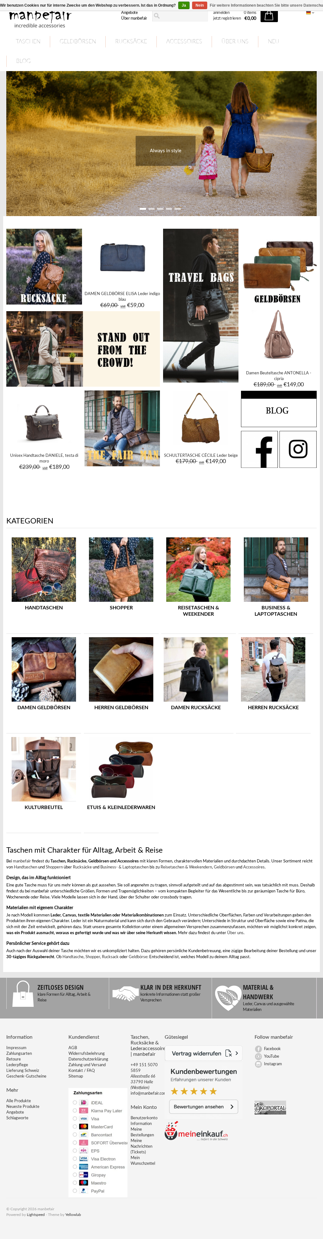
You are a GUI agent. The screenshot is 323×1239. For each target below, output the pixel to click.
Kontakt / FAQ (81, 1071)
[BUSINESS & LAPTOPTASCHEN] (276, 602)
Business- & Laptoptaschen (124, 867)
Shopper (92, 957)
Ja (184, 5)
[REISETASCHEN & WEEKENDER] (198, 602)
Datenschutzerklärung (88, 1059)
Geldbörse (138, 957)
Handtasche (73, 957)
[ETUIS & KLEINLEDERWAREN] (121, 802)
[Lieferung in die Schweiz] (196, 1140)
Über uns (235, 933)
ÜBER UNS (235, 42)
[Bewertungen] (204, 1118)
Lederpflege (17, 1065)
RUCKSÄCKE (131, 42)
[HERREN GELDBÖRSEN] (121, 702)
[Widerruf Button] (204, 1060)
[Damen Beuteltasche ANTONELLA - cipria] (279, 361)
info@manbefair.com (149, 1093)
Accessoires (254, 867)
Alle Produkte (18, 1101)
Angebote (129, 13)
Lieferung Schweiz (22, 1071)
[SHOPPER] (121, 602)
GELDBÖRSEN (78, 42)
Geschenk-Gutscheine (26, 1076)
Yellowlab (73, 1215)
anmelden (221, 13)
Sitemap (75, 1076)
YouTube (271, 1057)
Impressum (16, 1048)
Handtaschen (25, 867)
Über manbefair (134, 18)
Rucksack (110, 957)
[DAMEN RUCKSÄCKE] (196, 702)
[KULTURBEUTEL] (44, 802)
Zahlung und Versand (87, 1065)
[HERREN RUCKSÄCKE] (273, 702)
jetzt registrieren (227, 18)
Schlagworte (17, 1118)
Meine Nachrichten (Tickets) (141, 1146)
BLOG (23, 61)
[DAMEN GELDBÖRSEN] (44, 702)
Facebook (272, 1049)
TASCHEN (28, 42)
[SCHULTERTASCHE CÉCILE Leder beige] (200, 444)
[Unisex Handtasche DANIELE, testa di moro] (44, 444)
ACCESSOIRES (184, 42)
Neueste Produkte (22, 1107)
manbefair (22, 861)
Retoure (13, 1059)
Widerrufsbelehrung (86, 1054)
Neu (273, 42)
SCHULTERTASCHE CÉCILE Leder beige (201, 456)
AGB (72, 1048)
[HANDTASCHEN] (44, 602)
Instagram (273, 1064)
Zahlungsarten (19, 1054)
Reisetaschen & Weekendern (186, 867)
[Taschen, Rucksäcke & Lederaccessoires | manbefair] (54, 16)
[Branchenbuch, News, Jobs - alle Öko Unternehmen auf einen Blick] (270, 1113)
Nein (200, 5)
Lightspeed (36, 1215)
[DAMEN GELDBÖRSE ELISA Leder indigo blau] (122, 282)
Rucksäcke (82, 867)
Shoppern (54, 867)
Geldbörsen (224, 867)
